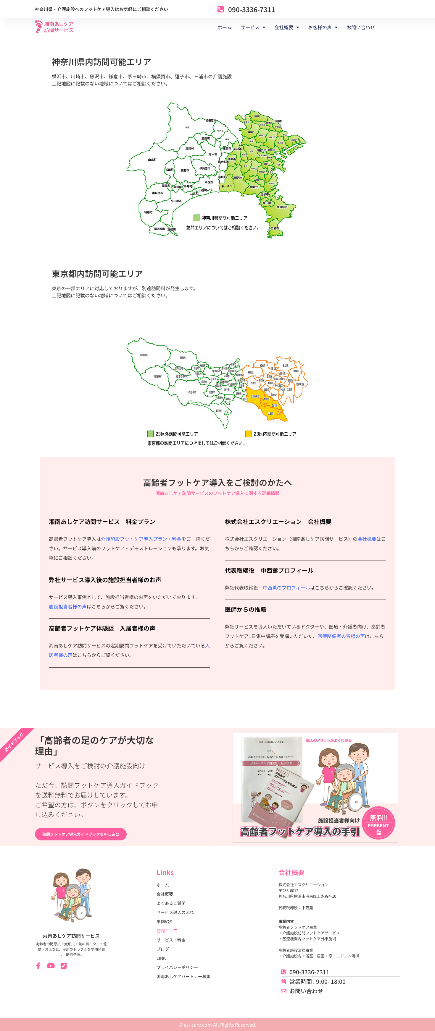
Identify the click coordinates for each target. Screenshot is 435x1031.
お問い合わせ (361, 27)
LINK (161, 958)
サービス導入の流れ (175, 912)
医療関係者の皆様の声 (341, 635)
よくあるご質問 (171, 903)
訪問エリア (167, 930)
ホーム (225, 27)
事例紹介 (165, 921)
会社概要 (366, 538)
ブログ (163, 949)
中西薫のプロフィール (286, 587)
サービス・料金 (171, 940)
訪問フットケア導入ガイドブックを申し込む (80, 834)
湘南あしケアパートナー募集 (183, 976)
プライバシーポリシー (177, 967)
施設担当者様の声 (68, 606)
